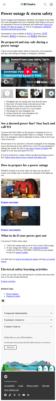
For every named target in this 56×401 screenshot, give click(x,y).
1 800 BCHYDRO (40, 248)
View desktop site (11, 390)
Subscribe (10, 347)
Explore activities (8, 281)
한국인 (30, 34)
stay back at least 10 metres (37, 148)
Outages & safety (13, 296)
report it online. (22, 252)
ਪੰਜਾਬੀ (44, 34)
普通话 (34, 36)
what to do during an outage (26, 259)
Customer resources (14, 320)
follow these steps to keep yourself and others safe (25, 157)
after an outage (16, 27)
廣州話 (13, 36)
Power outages (12, 294)
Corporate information (15, 313)
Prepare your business (11, 230)
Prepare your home (9, 202)
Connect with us (12, 326)
